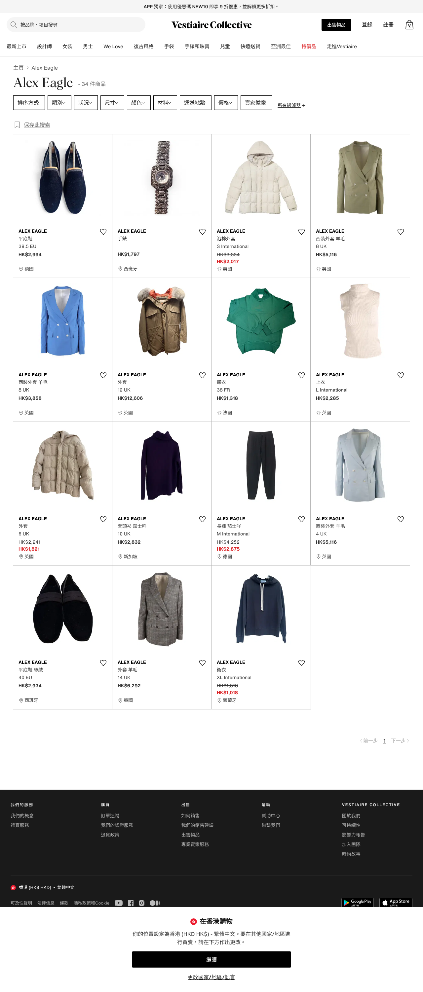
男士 (88, 46)
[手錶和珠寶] (214, 46)
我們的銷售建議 (197, 825)
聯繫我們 (271, 825)
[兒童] (235, 46)
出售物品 (336, 24)
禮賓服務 (20, 825)
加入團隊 (351, 844)
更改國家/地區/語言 (211, 977)
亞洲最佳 (281, 46)
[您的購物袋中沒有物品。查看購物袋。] (409, 24)
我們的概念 (22, 815)
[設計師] (57, 46)
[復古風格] (159, 46)
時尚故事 (351, 854)
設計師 (44, 46)
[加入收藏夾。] (103, 232)
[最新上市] (31, 46)
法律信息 (46, 903)
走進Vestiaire (342, 46)
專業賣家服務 (195, 844)
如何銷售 (190, 815)
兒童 (225, 46)
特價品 (308, 46)
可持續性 (351, 825)
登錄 (367, 24)
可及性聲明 (21, 903)
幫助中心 (271, 815)
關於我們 (351, 815)
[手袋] (179, 46)
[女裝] (77, 46)
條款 (64, 903)
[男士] (98, 46)
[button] (409, 24)
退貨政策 (110, 835)
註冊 (388, 24)
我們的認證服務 (117, 825)
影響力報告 (353, 835)
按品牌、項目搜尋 (39, 24)
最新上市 (16, 46)
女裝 (67, 46)
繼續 (211, 960)
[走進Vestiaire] (362, 46)
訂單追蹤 (110, 815)
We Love (113, 46)
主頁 (18, 68)
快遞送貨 (250, 46)
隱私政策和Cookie (91, 903)
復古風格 (144, 46)
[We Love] (128, 46)
